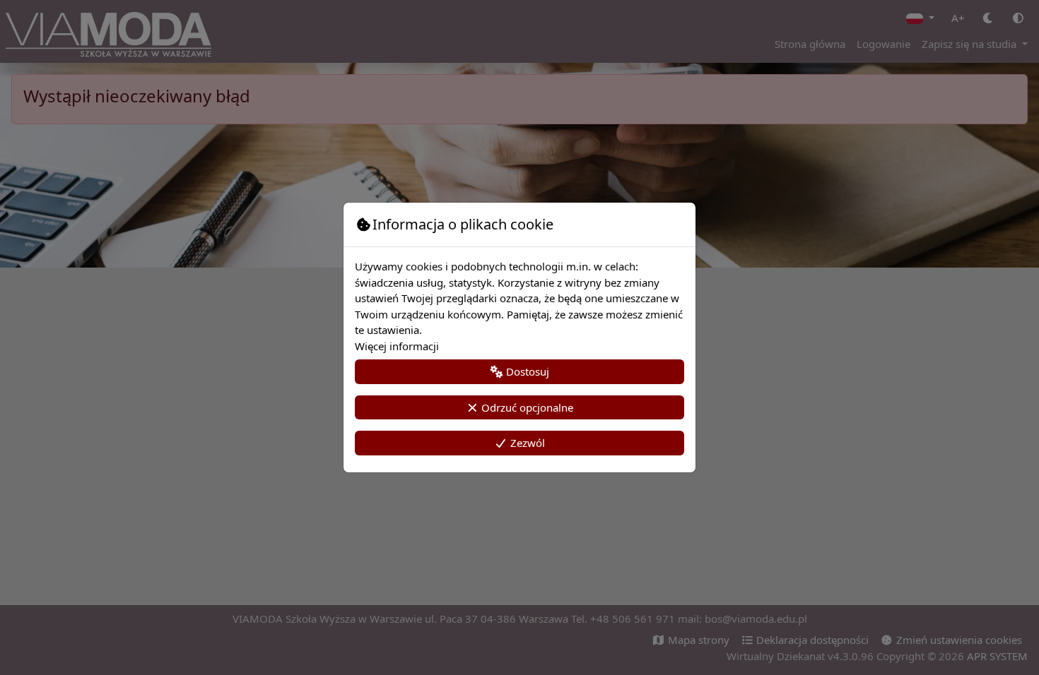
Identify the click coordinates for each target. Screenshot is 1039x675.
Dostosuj (526, 371)
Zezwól (526, 443)
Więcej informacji (397, 346)
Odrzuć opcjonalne (526, 407)
